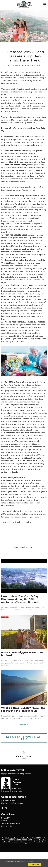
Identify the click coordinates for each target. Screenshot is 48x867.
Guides (4, 821)
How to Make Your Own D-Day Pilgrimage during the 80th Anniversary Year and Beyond (19, 599)
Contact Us (5, 818)
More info (29, 861)
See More (24, 724)
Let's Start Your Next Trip (24, 738)
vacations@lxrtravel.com (13, 803)
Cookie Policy (7, 826)
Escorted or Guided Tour (27, 65)
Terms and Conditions (10, 823)
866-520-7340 (10, 801)
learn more (43, 609)
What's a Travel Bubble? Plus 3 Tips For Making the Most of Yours (23, 709)
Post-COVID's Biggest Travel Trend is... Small (22, 654)
